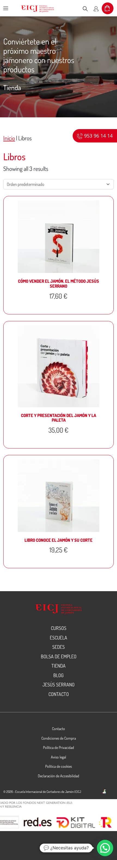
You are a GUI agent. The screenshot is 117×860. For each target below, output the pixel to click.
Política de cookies (58, 766)
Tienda (58, 666)
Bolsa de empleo (58, 656)
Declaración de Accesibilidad (58, 775)
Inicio (9, 138)
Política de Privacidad (58, 747)
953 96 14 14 (98, 135)
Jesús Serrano (58, 685)
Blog (58, 675)
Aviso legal (58, 757)
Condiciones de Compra (58, 738)
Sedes (58, 647)
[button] (105, 848)
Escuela (58, 638)
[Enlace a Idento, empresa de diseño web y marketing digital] (104, 792)
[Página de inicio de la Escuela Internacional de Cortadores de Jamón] (37, 8)
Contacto (58, 694)
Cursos (58, 628)
